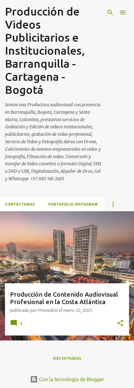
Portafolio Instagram (73, 204)
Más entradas (67, 358)
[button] (120, 323)
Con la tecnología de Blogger (71, 379)
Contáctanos (20, 204)
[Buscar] (110, 12)
